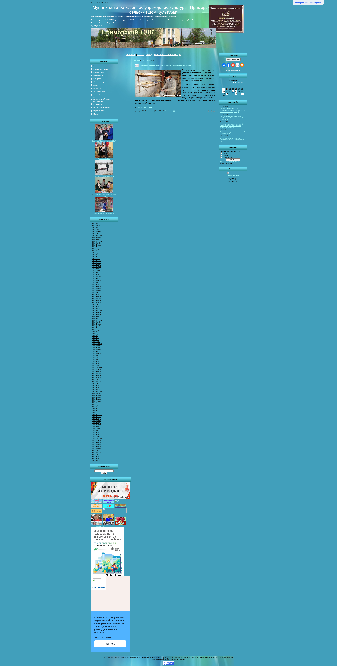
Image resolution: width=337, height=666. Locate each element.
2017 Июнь (95, 294)
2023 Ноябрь (96, 395)
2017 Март (95, 292)
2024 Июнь (95, 409)
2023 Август (96, 389)
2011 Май (95, 227)
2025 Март (95, 426)
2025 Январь (96, 423)
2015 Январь (96, 265)
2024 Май (95, 407)
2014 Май (95, 255)
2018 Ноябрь (96, 312)
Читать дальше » (144, 107)
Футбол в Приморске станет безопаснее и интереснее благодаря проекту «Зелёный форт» (232, 110)
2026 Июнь (95, 456)
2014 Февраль (96, 249)
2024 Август (96, 413)
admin (152, 111)
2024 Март (95, 403)
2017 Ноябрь (96, 296)
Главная (130, 54)
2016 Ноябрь (96, 286)
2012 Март (95, 233)
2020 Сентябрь (97, 320)
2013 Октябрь (96, 243)
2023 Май (95, 383)
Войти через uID (233, 59)
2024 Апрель (96, 405)
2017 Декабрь (96, 298)
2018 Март (95, 304)
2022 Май (95, 359)
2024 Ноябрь (96, 419)
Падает (225, 155)
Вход (149, 54)
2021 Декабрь (96, 349)
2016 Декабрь (96, 288)
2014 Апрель (96, 253)
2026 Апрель (96, 452)
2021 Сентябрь (97, 344)
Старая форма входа (233, 70)
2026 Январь (96, 446)
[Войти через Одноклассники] (242, 65)
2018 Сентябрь (97, 310)
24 (227, 94)
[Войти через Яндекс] (233, 65)
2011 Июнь (95, 229)
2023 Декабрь (96, 397)
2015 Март (95, 268)
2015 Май (95, 272)
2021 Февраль (96, 330)
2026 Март (95, 450)
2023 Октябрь (96, 393)
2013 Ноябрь (96, 245)
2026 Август (96, 460)
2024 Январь (96, 399)
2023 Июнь (95, 385)
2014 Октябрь (96, 261)
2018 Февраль (96, 302)
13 (236, 89)
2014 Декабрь (96, 263)
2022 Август (96, 365)
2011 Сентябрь (97, 231)
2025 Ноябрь (96, 442)
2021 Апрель (96, 334)
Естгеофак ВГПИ (98, 526)
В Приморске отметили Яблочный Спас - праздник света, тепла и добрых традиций (231, 125)
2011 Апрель (96, 225)
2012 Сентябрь (97, 235)
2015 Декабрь (96, 276)
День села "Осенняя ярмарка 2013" (104, 141)
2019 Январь (96, 314)
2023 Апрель (96, 381)
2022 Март (95, 355)
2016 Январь (96, 278)
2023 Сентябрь (97, 391)
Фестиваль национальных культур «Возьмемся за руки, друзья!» (104, 195)
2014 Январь (96, 247)
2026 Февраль (96, 448)
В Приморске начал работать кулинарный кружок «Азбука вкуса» (232, 138)
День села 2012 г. (104, 159)
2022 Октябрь (96, 369)
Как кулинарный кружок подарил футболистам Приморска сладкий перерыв (231, 118)
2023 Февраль (96, 377)
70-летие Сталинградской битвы (104, 176)
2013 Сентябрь (97, 241)
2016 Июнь (95, 284)
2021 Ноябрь (96, 347)
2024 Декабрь (96, 421)
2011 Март (95, 223)
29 (242, 94)
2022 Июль (95, 363)
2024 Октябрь (96, 417)
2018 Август (96, 308)
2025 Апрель (96, 428)
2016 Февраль (96, 280)
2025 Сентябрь (97, 438)
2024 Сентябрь (97, 415)
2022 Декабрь (96, 373)
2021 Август (96, 342)
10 (227, 89)
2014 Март (95, 251)
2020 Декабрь (96, 326)
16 (224, 91)
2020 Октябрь (96, 322)
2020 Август (96, 318)
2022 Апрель (96, 357)
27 (236, 94)
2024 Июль (95, 411)
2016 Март (95, 282)
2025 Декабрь (96, 444)
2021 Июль (95, 340)
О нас (140, 54)
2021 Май (95, 336)
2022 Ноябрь (96, 371)
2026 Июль (95, 458)
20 (236, 91)
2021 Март (95, 332)
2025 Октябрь (96, 440)
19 (233, 91)
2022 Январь (96, 351)
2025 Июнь (95, 432)
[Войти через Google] (237, 65)
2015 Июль (95, 274)
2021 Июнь (95, 338)
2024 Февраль (96, 401)
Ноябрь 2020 (233, 80)
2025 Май (95, 430)
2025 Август (96, 436)
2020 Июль (95, 316)
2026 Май (95, 454)
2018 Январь (96, 300)
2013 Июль (95, 239)
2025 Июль (95, 434)
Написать (110, 644)
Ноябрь (148, 60)
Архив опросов (234, 161)
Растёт (225, 153)
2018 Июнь (95, 306)
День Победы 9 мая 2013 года (104, 213)
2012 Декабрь (96, 237)
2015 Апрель (96, 270)
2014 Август (96, 259)
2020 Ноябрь (96, 324)
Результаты (224, 161)
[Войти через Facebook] (228, 65)
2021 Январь (96, 328)
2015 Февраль (96, 267)
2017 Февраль (96, 290)
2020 (142, 60)
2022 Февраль (96, 353)
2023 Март (95, 379)
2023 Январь (96, 375)
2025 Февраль (96, 424)
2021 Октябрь (96, 345)
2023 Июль (95, 387)
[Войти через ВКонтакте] (224, 65)
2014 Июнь (95, 257)
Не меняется (227, 157)
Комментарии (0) (170, 111)
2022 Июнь (95, 361)
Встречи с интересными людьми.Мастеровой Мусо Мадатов (165, 65)
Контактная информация (167, 54)
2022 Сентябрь (97, 367)
